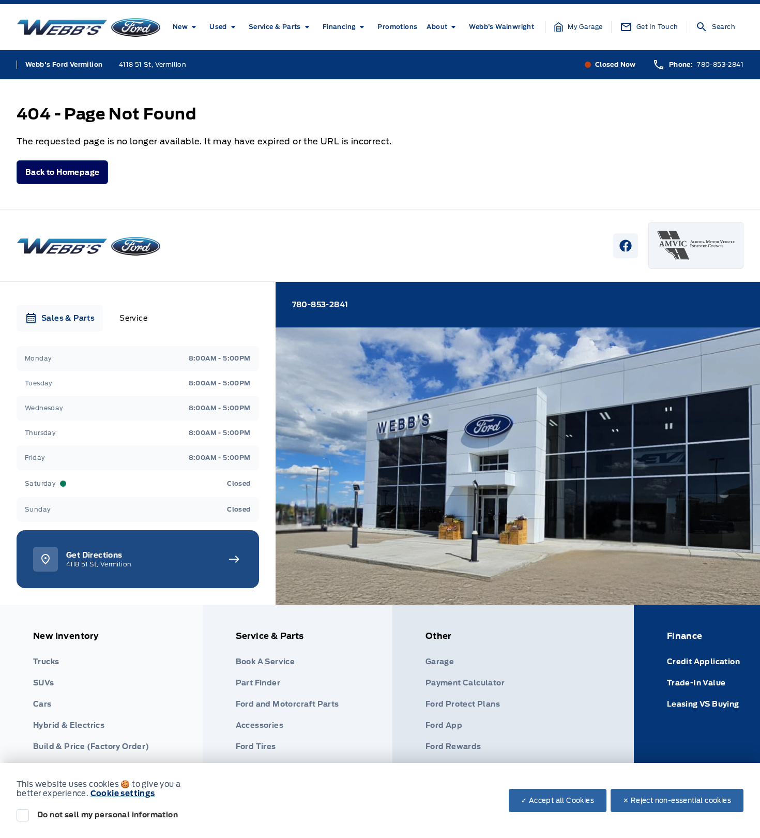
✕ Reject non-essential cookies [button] (677, 800)
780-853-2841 (720, 64)
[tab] (60, 318)
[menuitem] (186, 27)
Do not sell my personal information (107, 815)
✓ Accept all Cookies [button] (557, 800)
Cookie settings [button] (122, 793)
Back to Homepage (62, 172)
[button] (578, 27)
